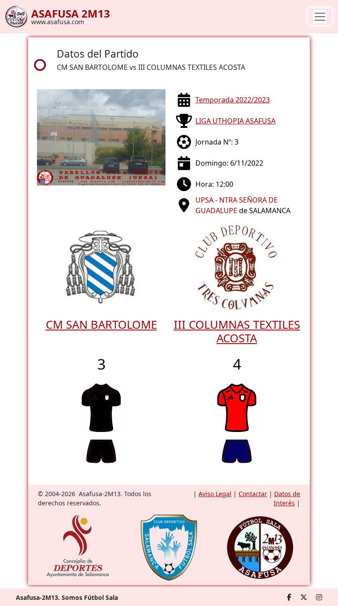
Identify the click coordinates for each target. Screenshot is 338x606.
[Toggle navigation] (320, 16)
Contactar (253, 494)
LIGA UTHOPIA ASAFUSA (235, 121)
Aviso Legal (214, 494)
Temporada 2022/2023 (232, 100)
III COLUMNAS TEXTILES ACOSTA (237, 331)
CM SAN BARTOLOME (101, 324)
